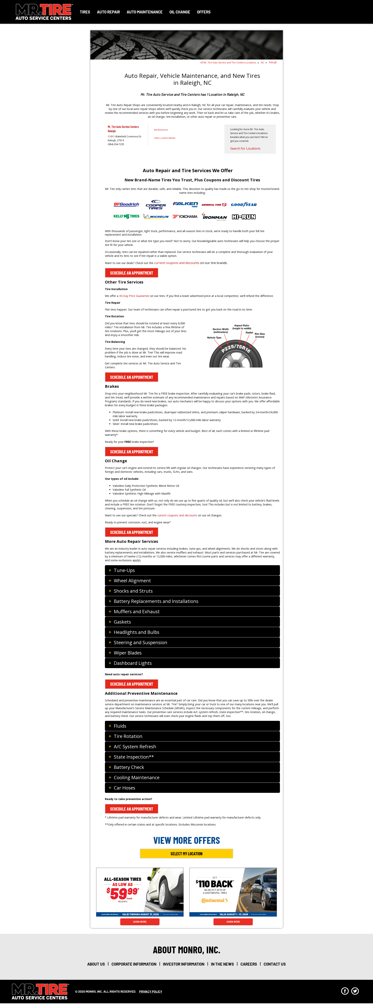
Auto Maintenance (145, 12)
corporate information (134, 964)
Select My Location (186, 853)
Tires (85, 12)
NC (262, 62)
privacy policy (150, 991)
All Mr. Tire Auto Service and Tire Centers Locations (228, 62)
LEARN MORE (139, 921)
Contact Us (275, 964)
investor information (183, 964)
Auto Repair (108, 12)
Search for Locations (245, 148)
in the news (222, 964)
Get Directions (161, 129)
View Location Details (164, 137)
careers (249, 964)
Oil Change (179, 12)
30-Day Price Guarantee (134, 296)
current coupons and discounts (176, 263)
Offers (204, 12)
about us (96, 964)
